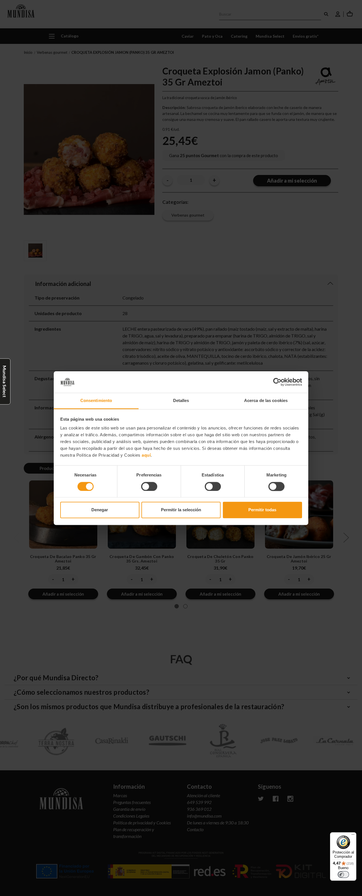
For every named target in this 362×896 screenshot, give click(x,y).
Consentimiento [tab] (96, 400)
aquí (146, 455)
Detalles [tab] (181, 400)
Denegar (99, 510)
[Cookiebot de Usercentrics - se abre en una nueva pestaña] (277, 382)
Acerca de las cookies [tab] (266, 400)
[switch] (149, 486)
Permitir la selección (181, 510)
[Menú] (353, 835)
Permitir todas (262, 510)
